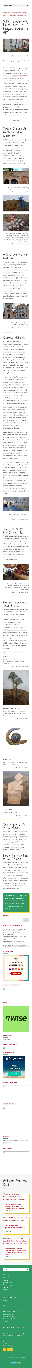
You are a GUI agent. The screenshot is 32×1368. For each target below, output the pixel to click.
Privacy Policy (7, 1346)
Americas (6, 1303)
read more (9, 1210)
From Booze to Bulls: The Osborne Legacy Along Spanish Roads (14, 933)
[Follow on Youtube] (11, 1349)
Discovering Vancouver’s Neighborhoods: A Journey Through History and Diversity (14, 930)
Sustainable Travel (9, 1319)
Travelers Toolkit (8, 1314)
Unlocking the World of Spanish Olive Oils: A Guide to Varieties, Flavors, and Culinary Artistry (16, 945)
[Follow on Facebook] (4, 1349)
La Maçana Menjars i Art (18, 76)
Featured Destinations (18, 15)
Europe (5, 1300)
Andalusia (6, 1278)
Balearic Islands (8, 1282)
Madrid (5, 1287)
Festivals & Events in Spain (13, 1327)
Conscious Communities (12, 13)
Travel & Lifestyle (8, 1316)
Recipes (5, 1321)
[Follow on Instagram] (8, 1349)
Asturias (5, 1280)
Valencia (6, 1289)
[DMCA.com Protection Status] (16, 1363)
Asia (4, 1305)
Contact (5, 1343)
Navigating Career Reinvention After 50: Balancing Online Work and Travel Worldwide (15, 942)
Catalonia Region (8, 1285)
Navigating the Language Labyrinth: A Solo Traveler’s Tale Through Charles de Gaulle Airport (14, 938)
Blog (4, 1341)
